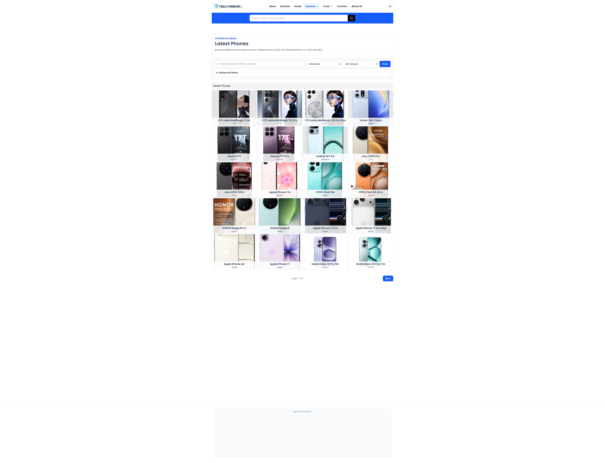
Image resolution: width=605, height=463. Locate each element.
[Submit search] (351, 18)
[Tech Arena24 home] (228, 6)
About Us (356, 6)
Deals (297, 6)
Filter (385, 64)
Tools (326, 6)
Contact (342, 6)
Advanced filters (228, 72)
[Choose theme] (390, 6)
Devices (310, 6)
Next (388, 278)
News (272, 6)
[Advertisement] (302, 435)
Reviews (285, 6)
